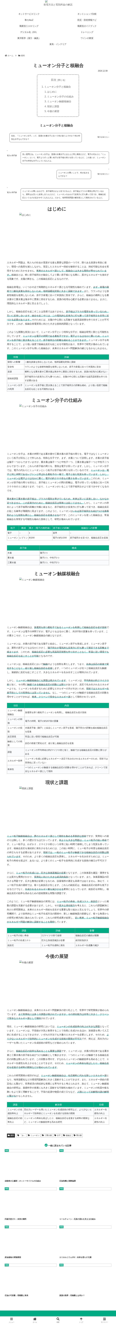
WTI (9, 1251)
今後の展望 (53, 111)
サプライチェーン (92, 1213)
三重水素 (48, 1135)
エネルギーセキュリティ (67, 1213)
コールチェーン (80, 1213)
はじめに (52, 91)
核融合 (68, 1135)
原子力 (85, 1251)
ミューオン (34, 1135)
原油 (18, 1289)
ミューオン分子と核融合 (57, 86)
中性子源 (77, 1251)
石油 (80, 1289)
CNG (9, 1213)
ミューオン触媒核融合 (59, 101)
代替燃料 (16, 1213)
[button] (107, 753)
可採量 (25, 1289)
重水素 (79, 1135)
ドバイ (25, 1251)
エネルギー (16, 1251)
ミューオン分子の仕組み (60, 96)
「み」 (22, 1135)
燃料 (12, 1135)
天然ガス (25, 1213)
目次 (53, 79)
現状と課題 (53, 106)
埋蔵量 (73, 1289)
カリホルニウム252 (66, 1251)
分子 (59, 1135)
